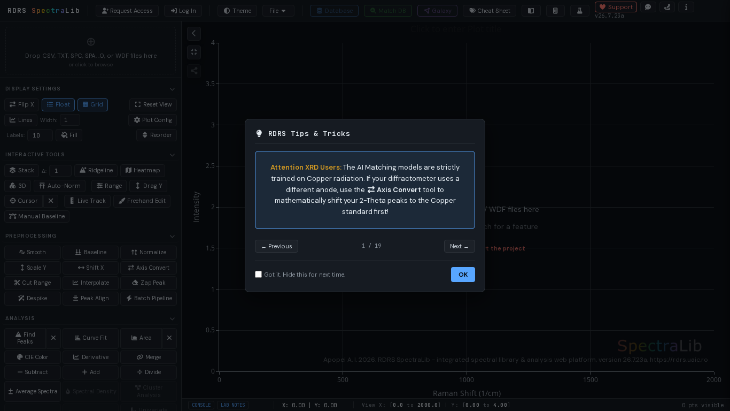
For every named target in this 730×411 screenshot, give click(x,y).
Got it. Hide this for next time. (305, 274)
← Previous (276, 246)
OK (463, 274)
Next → (459, 246)
